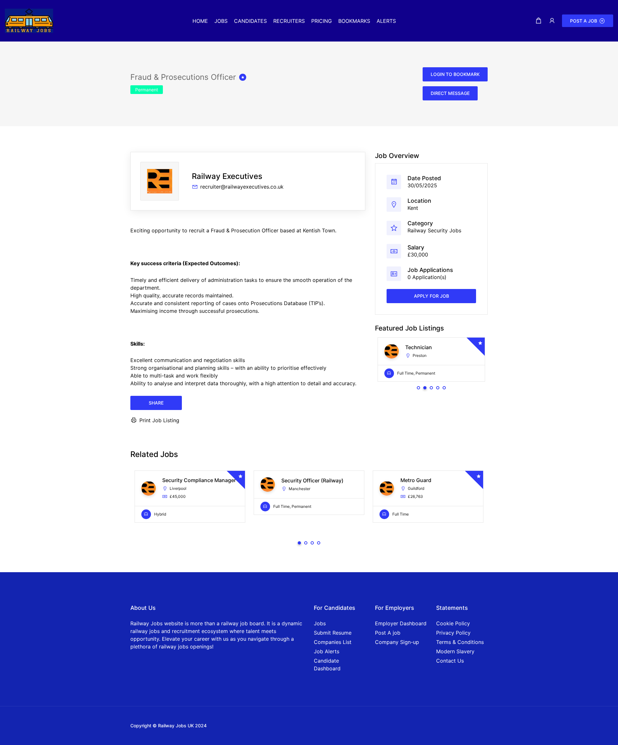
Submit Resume (332, 632)
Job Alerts (326, 651)
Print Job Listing (159, 420)
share (156, 402)
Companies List (332, 642)
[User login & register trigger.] (552, 20)
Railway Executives (227, 176)
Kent (412, 208)
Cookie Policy (453, 623)
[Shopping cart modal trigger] (538, 20)
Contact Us (450, 660)
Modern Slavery (455, 651)
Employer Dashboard (400, 623)
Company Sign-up (397, 642)
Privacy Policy (453, 632)
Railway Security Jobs (434, 230)
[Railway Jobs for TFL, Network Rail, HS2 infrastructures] (29, 20)
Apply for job (431, 296)
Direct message (450, 93)
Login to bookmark (455, 74)
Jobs (320, 623)
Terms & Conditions (460, 642)
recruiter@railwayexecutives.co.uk (242, 186)
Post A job (387, 632)
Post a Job (583, 20)
